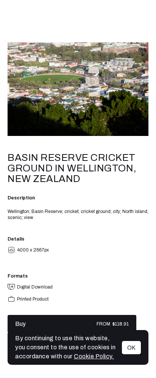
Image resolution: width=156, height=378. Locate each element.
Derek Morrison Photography (78, 21)
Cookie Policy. (94, 356)
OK (131, 347)
